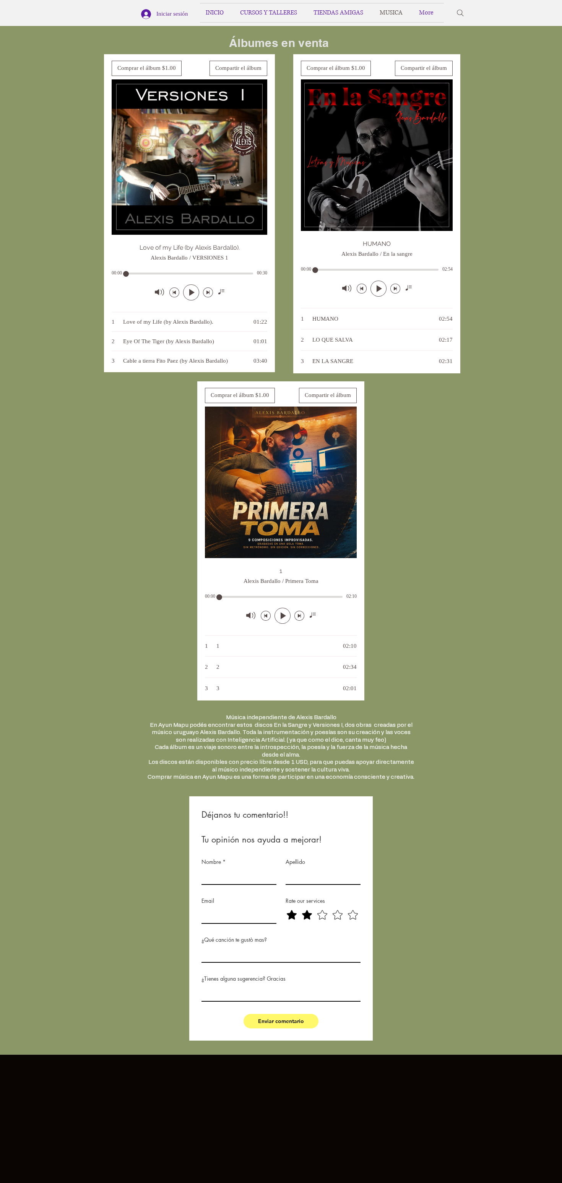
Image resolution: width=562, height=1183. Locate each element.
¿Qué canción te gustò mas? (234, 939)
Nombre (213, 861)
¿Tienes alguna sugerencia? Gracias (243, 978)
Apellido (295, 861)
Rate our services (305, 900)
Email (207, 900)
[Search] (460, 13)
